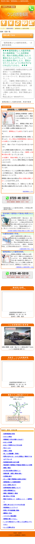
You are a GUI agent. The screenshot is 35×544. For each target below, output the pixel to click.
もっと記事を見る (9, 527)
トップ (2, 28)
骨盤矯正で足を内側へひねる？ (13, 439)
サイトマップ (31, 3)
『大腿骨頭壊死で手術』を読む (26, 248)
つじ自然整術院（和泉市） (19, 535)
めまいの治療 (7, 442)
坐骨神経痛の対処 (9, 434)
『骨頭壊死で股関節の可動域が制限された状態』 (17, 214)
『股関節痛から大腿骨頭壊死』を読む (25, 267)
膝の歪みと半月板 (9, 496)
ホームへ (3, 543)
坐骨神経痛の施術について (12, 487)
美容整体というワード (10, 507)
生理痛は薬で (7, 476)
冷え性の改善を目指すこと (12, 470)
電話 (31, 11)
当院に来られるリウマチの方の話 (14, 504)
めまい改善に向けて (9, 485)
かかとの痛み (7, 436)
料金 (17, 543)
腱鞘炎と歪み (7, 513)
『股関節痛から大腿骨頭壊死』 (13, 252)
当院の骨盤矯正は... (9, 490)
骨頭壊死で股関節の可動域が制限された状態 (17, 465)
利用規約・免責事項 (17, 532)
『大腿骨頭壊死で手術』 (10, 234)
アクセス (10, 543)
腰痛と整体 (7, 468)
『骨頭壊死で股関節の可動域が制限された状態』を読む (20, 230)
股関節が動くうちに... (10, 519)
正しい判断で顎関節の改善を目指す (14, 479)
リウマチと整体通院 (9, 516)
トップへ (31, 543)
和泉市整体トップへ (28, 191)
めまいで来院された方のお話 (12, 445)
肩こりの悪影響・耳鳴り (11, 453)
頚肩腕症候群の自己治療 (11, 462)
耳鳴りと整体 (7, 451)
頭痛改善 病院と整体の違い (12, 473)
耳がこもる (7, 448)
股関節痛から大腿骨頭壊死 (12, 482)
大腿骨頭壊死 (9, 28)
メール (24, 543)
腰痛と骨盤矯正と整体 (10, 493)
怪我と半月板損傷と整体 (11, 510)
